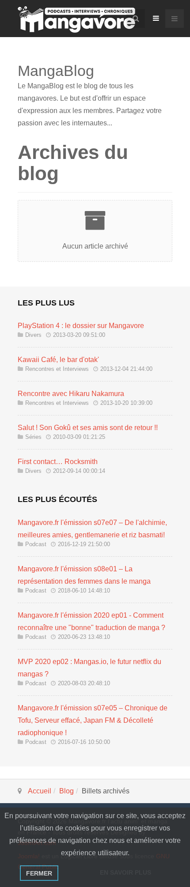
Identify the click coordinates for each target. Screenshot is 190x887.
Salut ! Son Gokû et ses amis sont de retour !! (88, 427)
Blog (66, 791)
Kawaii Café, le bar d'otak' (58, 359)
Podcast (35, 544)
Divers (33, 335)
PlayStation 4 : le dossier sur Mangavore (81, 325)
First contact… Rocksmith (58, 461)
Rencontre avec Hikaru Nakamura (71, 393)
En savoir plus (125, 872)
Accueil (39, 791)
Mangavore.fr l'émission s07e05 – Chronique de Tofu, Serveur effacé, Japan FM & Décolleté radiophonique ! (92, 720)
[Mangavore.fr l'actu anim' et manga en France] (76, 19)
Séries (33, 437)
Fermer (39, 873)
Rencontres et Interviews (57, 369)
